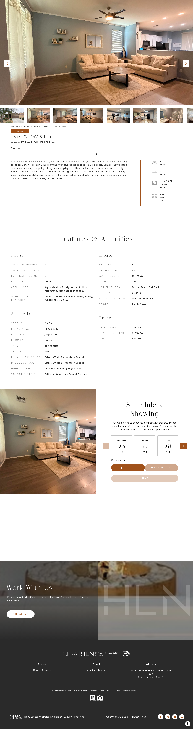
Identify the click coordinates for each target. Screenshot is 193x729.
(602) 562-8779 (42, 670)
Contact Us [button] (20, 614)
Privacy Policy (139, 716)
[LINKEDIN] (174, 716)
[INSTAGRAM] (167, 716)
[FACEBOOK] (160, 716)
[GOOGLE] (181, 716)
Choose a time (119, 460)
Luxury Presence (74, 716)
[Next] (183, 446)
